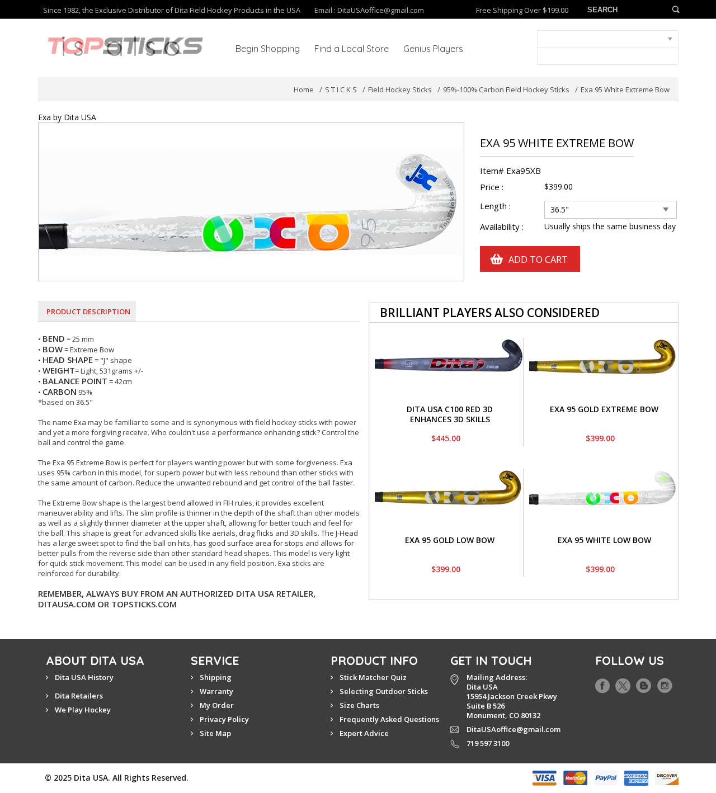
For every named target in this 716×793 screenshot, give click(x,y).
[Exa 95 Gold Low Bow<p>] (449, 473)
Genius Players (433, 48)
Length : (496, 206)
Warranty (216, 691)
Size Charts (359, 705)
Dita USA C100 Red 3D (450, 409)
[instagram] (665, 683)
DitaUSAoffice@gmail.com (380, 10)
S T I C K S (341, 89)
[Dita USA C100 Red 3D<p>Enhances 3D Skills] (449, 342)
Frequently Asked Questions (389, 719)
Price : (491, 187)
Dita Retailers (79, 696)
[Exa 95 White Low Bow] (603, 473)
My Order (217, 705)
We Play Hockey (83, 710)
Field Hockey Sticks (400, 89)
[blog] (643, 683)
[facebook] (602, 683)
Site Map (215, 733)
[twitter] (622, 683)
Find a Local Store (351, 48)
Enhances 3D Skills (450, 419)
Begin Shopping (267, 48)
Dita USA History (84, 677)
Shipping (216, 677)
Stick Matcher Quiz (373, 677)
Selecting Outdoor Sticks (384, 691)
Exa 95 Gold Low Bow (449, 540)
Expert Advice (364, 733)
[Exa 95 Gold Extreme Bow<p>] (603, 342)
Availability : (502, 226)
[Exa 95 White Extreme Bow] (251, 127)
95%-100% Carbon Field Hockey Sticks (506, 89)
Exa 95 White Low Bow (604, 540)
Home (304, 89)
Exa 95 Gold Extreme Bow (604, 409)
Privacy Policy (224, 719)
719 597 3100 (488, 743)
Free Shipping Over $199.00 (522, 10)
